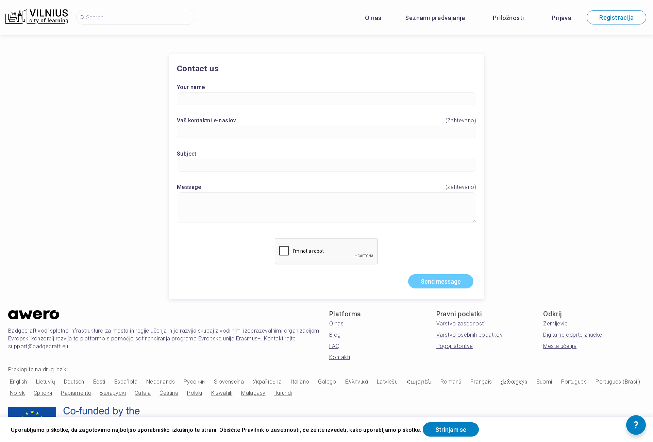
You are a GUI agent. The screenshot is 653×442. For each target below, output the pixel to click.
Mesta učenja (559, 346)
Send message (441, 281)
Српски (43, 393)
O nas (373, 17)
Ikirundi (283, 393)
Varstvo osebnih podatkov (469, 335)
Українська (267, 381)
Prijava (561, 17)
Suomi (544, 381)
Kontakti (339, 357)
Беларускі (113, 393)
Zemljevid (555, 323)
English (18, 381)
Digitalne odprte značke (572, 335)
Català (143, 393)
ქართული (514, 381)
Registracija (616, 17)
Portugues (574, 381)
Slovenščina (229, 381)
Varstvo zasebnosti (460, 323)
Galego (327, 381)
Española (125, 381)
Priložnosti (508, 17)
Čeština (169, 393)
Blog (335, 335)
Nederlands (160, 381)
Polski (194, 393)
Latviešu (387, 381)
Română (451, 381)
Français (481, 381)
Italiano (299, 381)
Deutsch (74, 381)
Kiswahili (222, 393)
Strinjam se (450, 429)
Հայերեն (419, 381)
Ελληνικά (356, 381)
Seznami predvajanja (435, 17)
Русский (194, 381)
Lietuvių (45, 381)
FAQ (334, 346)
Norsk (17, 393)
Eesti (99, 381)
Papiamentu (76, 393)
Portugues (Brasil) (618, 381)
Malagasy (253, 393)
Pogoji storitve (454, 346)
